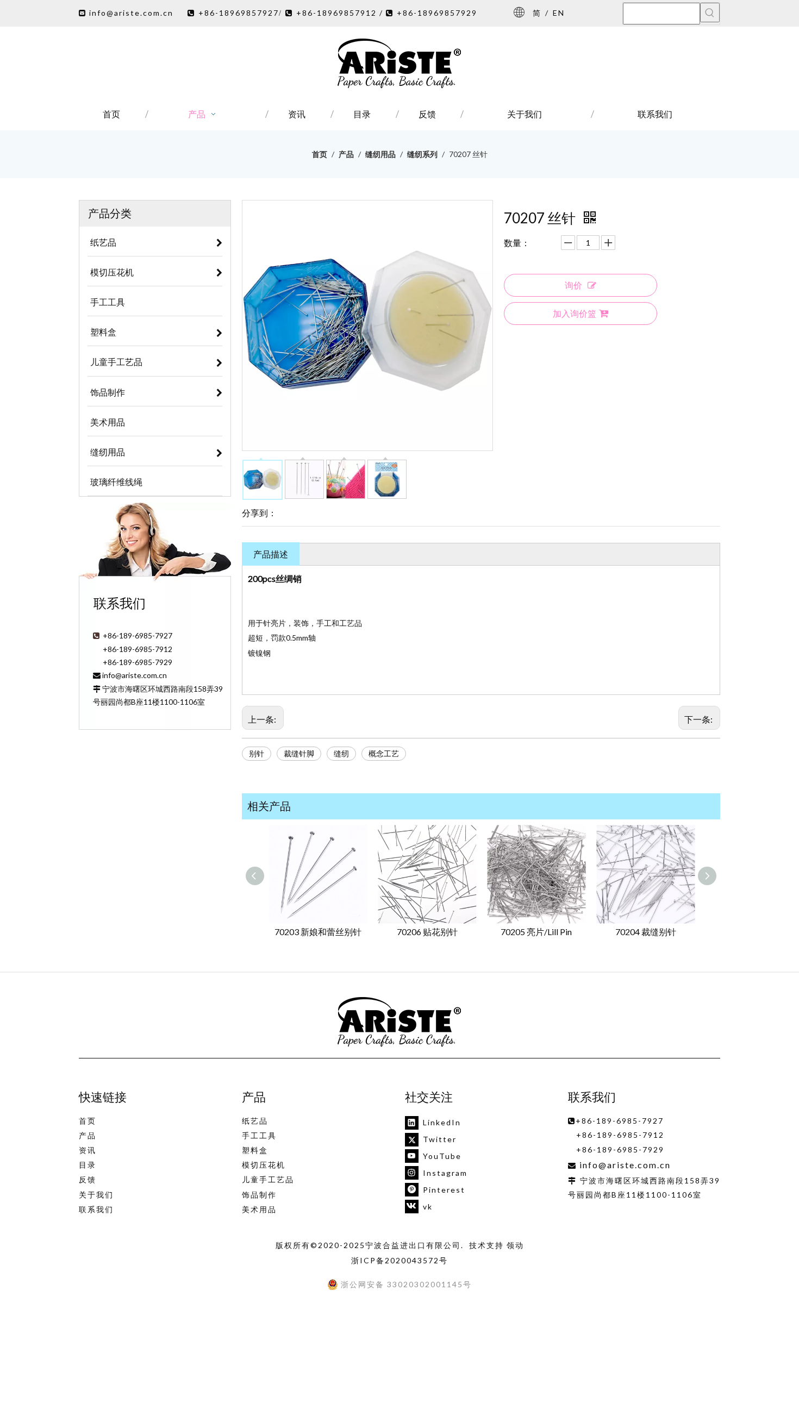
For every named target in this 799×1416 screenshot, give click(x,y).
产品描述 (270, 554)
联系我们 (96, 1209)
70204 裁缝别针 (645, 931)
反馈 (87, 1179)
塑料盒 (255, 1150)
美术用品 (259, 1209)
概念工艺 (384, 753)
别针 (256, 753)
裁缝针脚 (299, 753)
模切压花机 (263, 1164)
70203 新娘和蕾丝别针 (317, 931)
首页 (87, 1120)
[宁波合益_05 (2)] (399, 1022)
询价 (573, 285)
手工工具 (259, 1135)
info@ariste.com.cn (131, 12)
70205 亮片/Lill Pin (536, 931)
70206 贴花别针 (427, 931)
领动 (515, 1245)
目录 (87, 1164)
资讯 (87, 1150)
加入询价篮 (574, 313)
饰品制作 (259, 1194)
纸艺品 (255, 1120)
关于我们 (96, 1194)
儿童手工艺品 (268, 1179)
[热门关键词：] (710, 12)
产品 (87, 1135)
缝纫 (341, 753)
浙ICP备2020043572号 (399, 1260)
